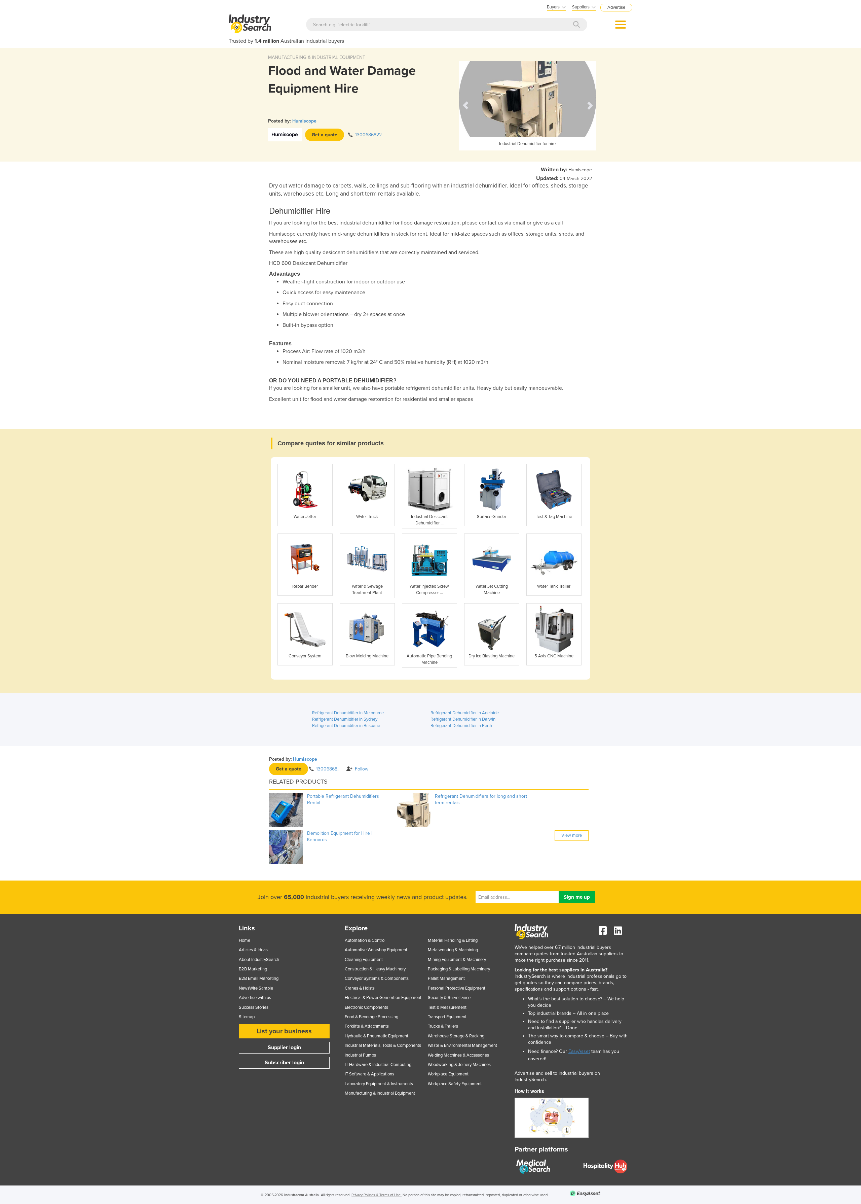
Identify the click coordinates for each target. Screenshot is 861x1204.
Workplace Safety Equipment (455, 1084)
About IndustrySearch (259, 959)
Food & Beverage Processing (371, 1017)
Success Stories (253, 1007)
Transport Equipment (447, 1017)
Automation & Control (365, 940)
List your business (284, 1031)
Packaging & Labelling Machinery (459, 969)
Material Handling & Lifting (453, 940)
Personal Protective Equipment (456, 988)
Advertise (616, 7)
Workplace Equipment (448, 1074)
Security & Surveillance (449, 997)
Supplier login (284, 1047)
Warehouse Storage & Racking (456, 1036)
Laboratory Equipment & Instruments (379, 1084)
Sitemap (247, 1017)
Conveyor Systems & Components (377, 978)
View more (571, 835)
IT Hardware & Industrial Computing (378, 1064)
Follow (361, 769)
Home (244, 940)
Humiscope (304, 121)
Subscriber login (284, 1062)
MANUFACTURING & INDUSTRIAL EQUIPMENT (316, 57)
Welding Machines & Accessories (458, 1055)
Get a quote (324, 135)
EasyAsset (579, 1051)
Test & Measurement (447, 1007)
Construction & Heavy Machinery (375, 969)
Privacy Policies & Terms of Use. (376, 1195)
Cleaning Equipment (364, 959)
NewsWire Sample (256, 988)
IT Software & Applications (369, 1074)
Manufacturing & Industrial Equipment (380, 1093)
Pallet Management (446, 978)
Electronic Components (366, 1007)
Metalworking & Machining (453, 950)
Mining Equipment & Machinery (457, 959)
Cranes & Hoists (360, 988)
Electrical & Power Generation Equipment (383, 997)
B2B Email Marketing (258, 978)
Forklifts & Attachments (367, 1026)
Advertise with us (255, 997)
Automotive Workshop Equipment (376, 950)
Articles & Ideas (253, 950)
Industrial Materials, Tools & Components (383, 1045)
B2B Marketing (253, 969)
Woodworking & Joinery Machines (459, 1064)
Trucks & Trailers (443, 1026)
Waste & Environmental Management (462, 1045)
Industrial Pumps (360, 1055)
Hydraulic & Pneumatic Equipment (376, 1036)
